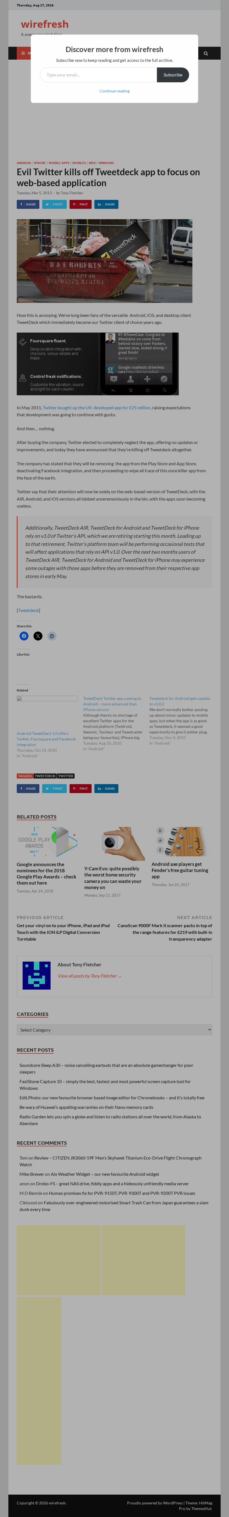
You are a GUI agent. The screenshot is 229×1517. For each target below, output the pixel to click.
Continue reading (114, 90)
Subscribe (173, 74)
